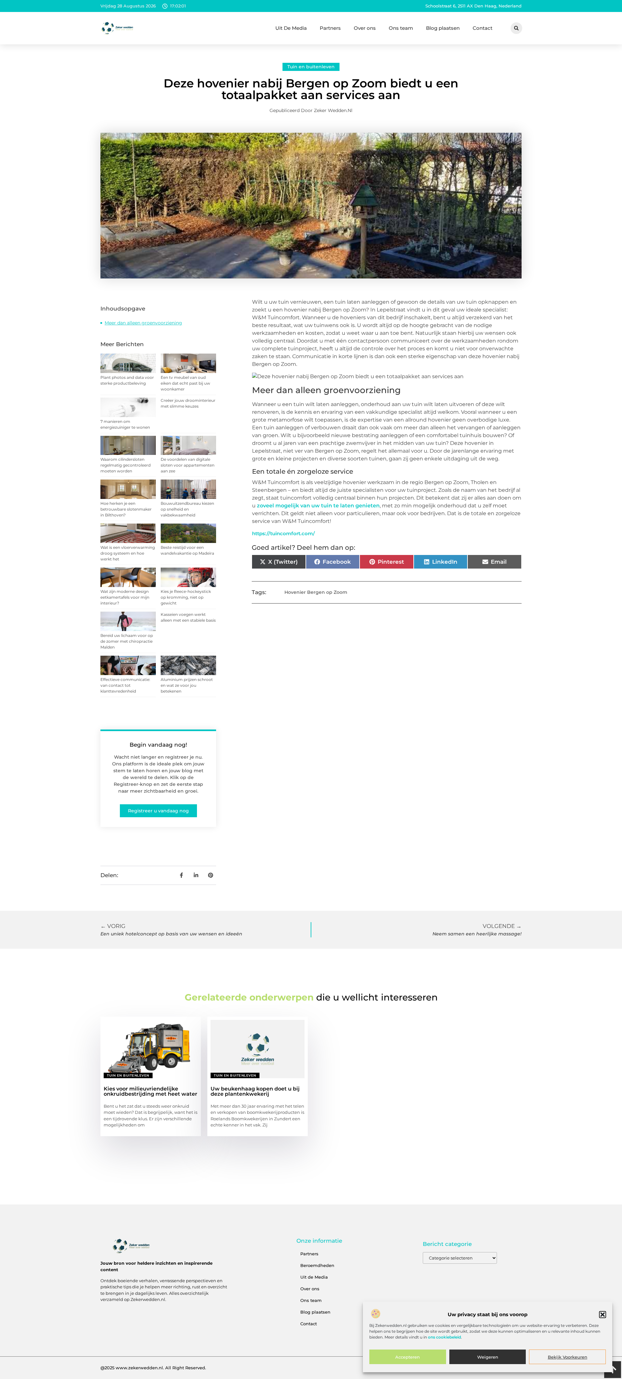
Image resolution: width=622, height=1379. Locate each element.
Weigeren (487, 1357)
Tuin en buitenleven (311, 67)
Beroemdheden (317, 1265)
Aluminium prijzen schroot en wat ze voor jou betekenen (187, 685)
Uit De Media (291, 28)
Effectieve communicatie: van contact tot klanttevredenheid (125, 685)
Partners (330, 28)
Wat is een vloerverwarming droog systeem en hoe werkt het (127, 553)
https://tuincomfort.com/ (283, 533)
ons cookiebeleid (444, 1337)
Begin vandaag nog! (158, 744)
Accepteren (407, 1357)
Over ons (365, 28)
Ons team (401, 28)
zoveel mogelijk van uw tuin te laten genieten (318, 506)
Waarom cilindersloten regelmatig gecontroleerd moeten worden (125, 465)
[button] (602, 1314)
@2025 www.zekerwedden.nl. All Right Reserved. (153, 1367)
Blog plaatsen (443, 28)
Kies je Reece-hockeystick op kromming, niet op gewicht (186, 597)
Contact (482, 28)
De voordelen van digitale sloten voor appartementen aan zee (187, 465)
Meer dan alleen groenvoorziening (143, 323)
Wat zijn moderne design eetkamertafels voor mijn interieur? (124, 597)
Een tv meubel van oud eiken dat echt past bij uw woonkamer (185, 383)
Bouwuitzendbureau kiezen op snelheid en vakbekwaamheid (187, 509)
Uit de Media (314, 1277)
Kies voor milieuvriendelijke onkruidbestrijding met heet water (150, 1091)
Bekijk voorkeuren (567, 1357)
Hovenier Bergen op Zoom (315, 592)
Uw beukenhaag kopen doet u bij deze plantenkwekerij (255, 1091)
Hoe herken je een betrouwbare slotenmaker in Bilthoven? (126, 509)
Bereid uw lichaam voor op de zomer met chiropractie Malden (126, 641)
